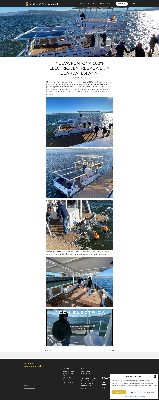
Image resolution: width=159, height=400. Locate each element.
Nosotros (100, 4)
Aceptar (118, 392)
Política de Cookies (87, 383)
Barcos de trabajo (68, 371)
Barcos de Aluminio (87, 373)
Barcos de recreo (68, 380)
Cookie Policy (125, 396)
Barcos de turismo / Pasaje (69, 374)
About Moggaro (86, 371)
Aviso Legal (84, 376)
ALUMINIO (110, 4)
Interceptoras (67, 377)
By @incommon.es (107, 388)
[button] (155, 376)
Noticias (91, 4)
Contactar (122, 3)
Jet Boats (66, 369)
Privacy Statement (134, 396)
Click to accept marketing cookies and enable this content (80, 327)
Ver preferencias (149, 392)
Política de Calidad (86, 386)
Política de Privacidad (87, 381)
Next (111, 351)
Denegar (133, 392)
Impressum (142, 396)
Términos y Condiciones (88, 378)
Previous (49, 351)
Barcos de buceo (68, 382)
